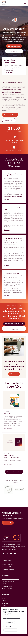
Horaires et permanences (14, 51)
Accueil (3, 9)
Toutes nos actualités (8, 569)
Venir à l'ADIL (8, 120)
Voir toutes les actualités (14, 472)
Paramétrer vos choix (11, 630)
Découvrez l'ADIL (8, 115)
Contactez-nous (15, 46)
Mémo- (7, 588)
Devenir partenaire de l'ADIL (13, 323)
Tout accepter (9, 622)
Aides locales (5, 584)
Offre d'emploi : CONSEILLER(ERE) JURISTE (12, 456)
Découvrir (13, 374)
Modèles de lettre (7, 586)
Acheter (4, 601)
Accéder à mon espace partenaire (15, 328)
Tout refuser (9, 626)
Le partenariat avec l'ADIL (11, 273)
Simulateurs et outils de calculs (10, 579)
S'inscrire (6, 523)
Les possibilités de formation (13, 238)
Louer (3, 598)
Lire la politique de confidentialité (11, 618)
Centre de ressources (8, 581)
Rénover (4, 605)
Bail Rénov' (7, 413)
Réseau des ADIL (6, 567)
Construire (5, 603)
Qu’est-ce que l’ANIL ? (8, 564)
